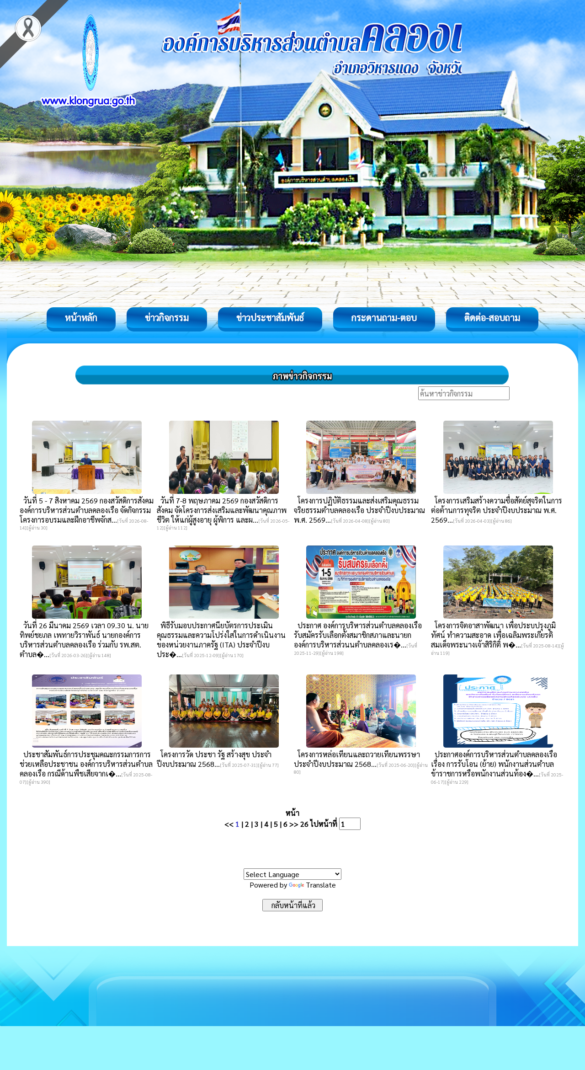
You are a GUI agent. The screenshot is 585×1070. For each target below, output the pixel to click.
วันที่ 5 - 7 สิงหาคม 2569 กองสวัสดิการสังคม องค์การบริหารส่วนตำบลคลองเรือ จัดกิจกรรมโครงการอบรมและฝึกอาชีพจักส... (87, 510)
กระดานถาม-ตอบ (384, 317)
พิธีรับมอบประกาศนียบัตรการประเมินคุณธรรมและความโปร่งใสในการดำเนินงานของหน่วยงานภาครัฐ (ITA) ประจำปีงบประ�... (221, 640)
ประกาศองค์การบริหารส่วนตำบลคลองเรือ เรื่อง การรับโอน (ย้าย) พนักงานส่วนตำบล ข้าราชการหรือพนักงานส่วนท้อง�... (494, 763)
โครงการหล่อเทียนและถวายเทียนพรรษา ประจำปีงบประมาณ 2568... (357, 759)
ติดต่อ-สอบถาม (492, 317)
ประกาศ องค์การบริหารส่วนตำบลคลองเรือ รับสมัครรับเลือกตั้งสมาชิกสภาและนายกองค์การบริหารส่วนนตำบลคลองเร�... (358, 635)
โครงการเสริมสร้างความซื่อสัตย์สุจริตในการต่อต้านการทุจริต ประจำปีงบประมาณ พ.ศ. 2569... (496, 510)
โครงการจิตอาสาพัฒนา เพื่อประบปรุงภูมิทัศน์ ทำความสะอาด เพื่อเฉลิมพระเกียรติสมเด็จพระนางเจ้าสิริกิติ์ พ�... (493, 635)
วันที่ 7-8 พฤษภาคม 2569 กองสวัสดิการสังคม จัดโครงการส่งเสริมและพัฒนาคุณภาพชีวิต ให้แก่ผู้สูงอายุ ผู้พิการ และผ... (222, 510)
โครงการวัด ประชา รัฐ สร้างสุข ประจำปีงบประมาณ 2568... (214, 759)
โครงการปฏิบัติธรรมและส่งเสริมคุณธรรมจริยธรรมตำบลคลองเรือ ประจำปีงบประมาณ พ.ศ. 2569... (359, 510)
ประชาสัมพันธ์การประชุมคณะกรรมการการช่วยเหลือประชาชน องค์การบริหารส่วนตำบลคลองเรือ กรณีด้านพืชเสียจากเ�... (86, 763)
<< (229, 824)
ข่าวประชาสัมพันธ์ (270, 317)
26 (304, 824)
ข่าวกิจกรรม (167, 317)
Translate (321, 884)
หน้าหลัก (81, 317)
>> (293, 824)
